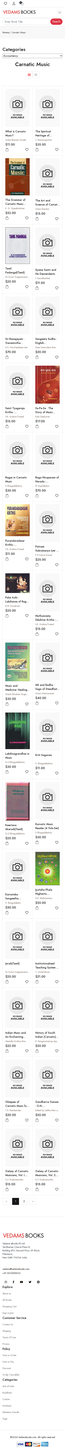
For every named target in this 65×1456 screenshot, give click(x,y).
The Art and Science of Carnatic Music (47, 204)
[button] (29, 75)
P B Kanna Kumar (43, 555)
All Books (7, 1300)
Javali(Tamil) (12, 963)
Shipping (6, 1331)
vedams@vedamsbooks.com (16, 1269)
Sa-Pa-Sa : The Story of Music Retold (44, 412)
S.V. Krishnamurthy (14, 1179)
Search (56, 21)
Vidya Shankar (42, 209)
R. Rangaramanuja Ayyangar (49, 1041)
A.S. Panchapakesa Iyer (16, 347)
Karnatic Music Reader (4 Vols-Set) (47, 826)
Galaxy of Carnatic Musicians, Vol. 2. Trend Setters (46, 1175)
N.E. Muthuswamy (43, 898)
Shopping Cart (9, 1306)
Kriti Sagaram (43, 755)
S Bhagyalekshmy (13, 486)
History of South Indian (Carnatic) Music (45, 1037)
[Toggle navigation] (59, 12)
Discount (6, 1368)
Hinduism (7, 1405)
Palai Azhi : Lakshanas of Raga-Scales (17, 601)
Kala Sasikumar (42, 416)
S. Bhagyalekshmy (43, 763)
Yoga (4, 1418)
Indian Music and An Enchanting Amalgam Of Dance (17, 1037)
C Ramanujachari (43, 140)
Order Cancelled (10, 1374)
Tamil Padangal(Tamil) (15, 270)
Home (5, 32)
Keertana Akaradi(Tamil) (14, 827)
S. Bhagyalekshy (13, 903)
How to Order (9, 1355)
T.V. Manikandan (13, 1110)
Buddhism (7, 1392)
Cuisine (6, 1399)
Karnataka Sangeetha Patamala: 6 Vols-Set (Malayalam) (15, 900)
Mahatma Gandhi (10, 1412)
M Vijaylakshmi (42, 486)
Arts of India (8, 1386)
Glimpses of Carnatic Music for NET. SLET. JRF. (16, 1106)
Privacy (6, 1344)
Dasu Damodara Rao (45, 347)
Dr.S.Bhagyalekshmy (15, 762)
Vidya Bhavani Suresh (15, 140)
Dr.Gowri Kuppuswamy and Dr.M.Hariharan (26, 277)
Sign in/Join (8, 1313)
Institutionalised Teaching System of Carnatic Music (47, 967)
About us (6, 1293)
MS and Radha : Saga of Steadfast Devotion (46, 689)
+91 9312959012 (11, 1273)
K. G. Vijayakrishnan (15, 208)
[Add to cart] (7, 149)
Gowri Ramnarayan (44, 693)
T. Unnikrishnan (42, 972)
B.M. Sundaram (12, 606)
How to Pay (8, 1361)
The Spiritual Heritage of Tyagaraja (43, 135)
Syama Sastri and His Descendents (45, 272)
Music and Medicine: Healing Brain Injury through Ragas (16, 692)
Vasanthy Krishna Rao (15, 1041)
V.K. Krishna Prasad (14, 416)
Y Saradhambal (42, 278)
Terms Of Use (9, 1337)
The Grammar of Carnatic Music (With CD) (15, 204)
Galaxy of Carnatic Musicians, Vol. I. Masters (16, 1175)
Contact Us (7, 1324)
